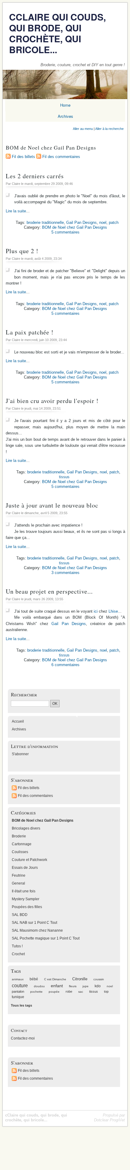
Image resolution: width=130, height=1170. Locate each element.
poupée (54, 991)
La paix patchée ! (30, 332)
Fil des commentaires (61, 156)
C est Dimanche (55, 979)
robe (69, 991)
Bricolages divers (26, 828)
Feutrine (18, 875)
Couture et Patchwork (29, 860)
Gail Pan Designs (81, 222)
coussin (98, 979)
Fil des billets (23, 156)
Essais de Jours (25, 867)
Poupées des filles (27, 907)
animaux (18, 979)
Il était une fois (23, 891)
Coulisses (20, 852)
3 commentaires (65, 572)
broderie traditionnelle (45, 222)
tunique (18, 997)
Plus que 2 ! (22, 251)
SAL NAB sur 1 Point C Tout (34, 922)
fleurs (72, 986)
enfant (57, 985)
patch (114, 222)
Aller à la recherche (109, 129)
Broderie (19, 836)
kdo (98, 986)
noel (102, 222)
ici (96, 611)
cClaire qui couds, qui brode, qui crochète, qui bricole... (57, 33)
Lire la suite (16, 211)
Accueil (18, 721)
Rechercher (24, 694)
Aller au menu (83, 129)
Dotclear (101, 1120)
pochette (36, 991)
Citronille (79, 979)
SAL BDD (20, 915)
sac (80, 991)
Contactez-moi (23, 1038)
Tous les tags (21, 1005)
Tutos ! (17, 946)
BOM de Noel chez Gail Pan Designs (74, 227)
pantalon (18, 991)
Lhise (113, 611)
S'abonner (20, 754)
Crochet (18, 954)
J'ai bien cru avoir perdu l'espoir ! (52, 400)
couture (20, 985)
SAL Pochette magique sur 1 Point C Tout (46, 938)
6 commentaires (65, 664)
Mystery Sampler (25, 899)
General (18, 883)
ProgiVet (117, 1120)
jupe (86, 986)
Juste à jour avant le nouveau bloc (52, 505)
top (106, 991)
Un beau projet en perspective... (49, 591)
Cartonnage (21, 844)
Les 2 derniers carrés (35, 176)
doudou (39, 986)
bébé (34, 979)
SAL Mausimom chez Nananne (37, 930)
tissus (64, 477)
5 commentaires (65, 232)
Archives (19, 729)
